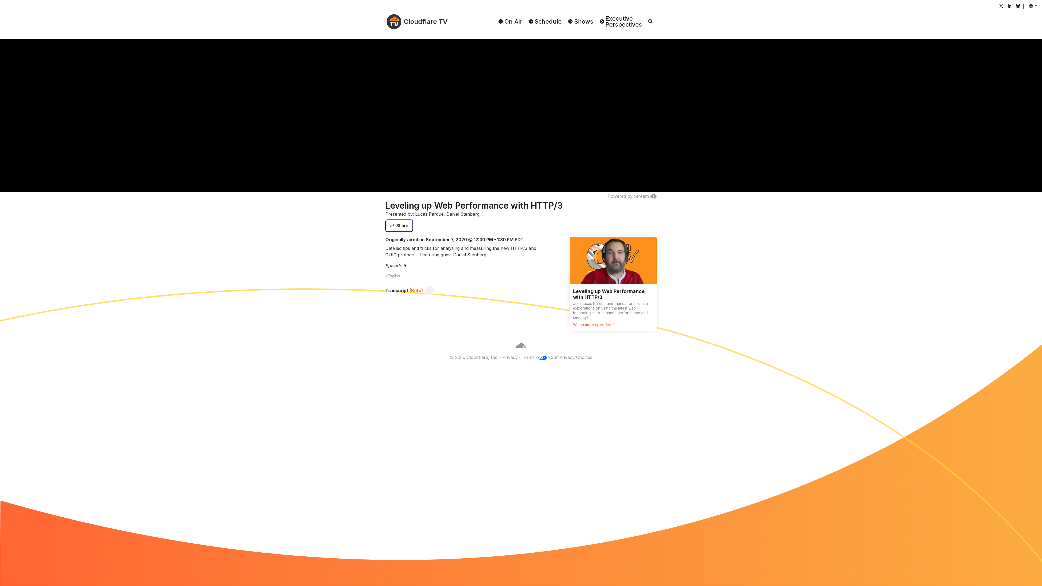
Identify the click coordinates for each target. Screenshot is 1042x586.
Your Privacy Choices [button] (570, 357)
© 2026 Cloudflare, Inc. (474, 357)
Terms (528, 357)
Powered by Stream (628, 196)
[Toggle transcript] (430, 290)
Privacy (510, 357)
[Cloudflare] (521, 350)
